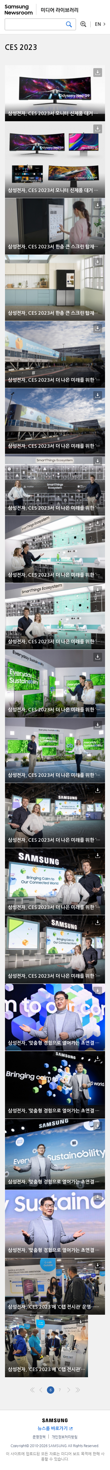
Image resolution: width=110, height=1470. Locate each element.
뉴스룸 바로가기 (52, 1428)
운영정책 (39, 1437)
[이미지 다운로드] (97, 72)
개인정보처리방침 (64, 1437)
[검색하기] (68, 24)
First (32, 1390)
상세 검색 (83, 24)
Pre (41, 1390)
